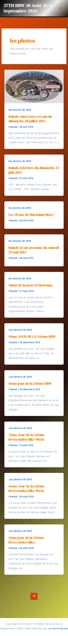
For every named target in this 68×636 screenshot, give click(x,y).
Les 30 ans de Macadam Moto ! (32, 214)
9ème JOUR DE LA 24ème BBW (32, 336)
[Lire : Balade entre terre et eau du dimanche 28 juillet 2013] (34, 86)
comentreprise (58, 628)
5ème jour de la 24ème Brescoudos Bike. (26, 540)
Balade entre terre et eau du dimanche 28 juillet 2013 (30, 118)
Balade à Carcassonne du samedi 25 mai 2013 (34, 250)
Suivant (34, 603)
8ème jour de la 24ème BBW (30, 383)
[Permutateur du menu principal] (61, 8)
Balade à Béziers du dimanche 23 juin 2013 (34, 170)
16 (41, 596)
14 (26, 596)
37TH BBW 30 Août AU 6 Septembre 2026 (27, 8)
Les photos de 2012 (20, 329)
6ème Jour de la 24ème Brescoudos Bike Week (27, 488)
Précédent (34, 589)
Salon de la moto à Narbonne (31, 285)
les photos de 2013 (20, 109)
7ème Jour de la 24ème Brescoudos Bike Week (27, 437)
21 (57, 596)
